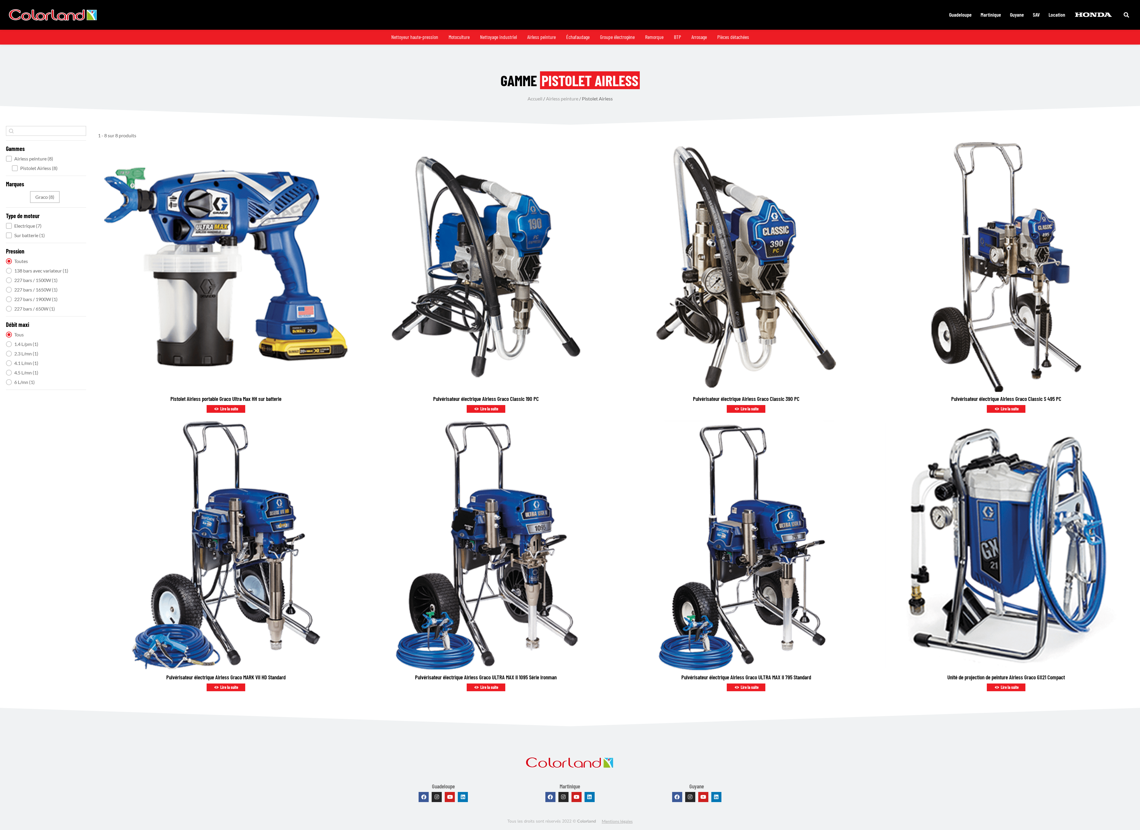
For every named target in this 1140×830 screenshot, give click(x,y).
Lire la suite (228, 408)
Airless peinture (562, 98)
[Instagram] (437, 797)
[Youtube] (450, 797)
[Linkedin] (463, 797)
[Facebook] (424, 797)
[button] (46, 159)
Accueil (535, 98)
